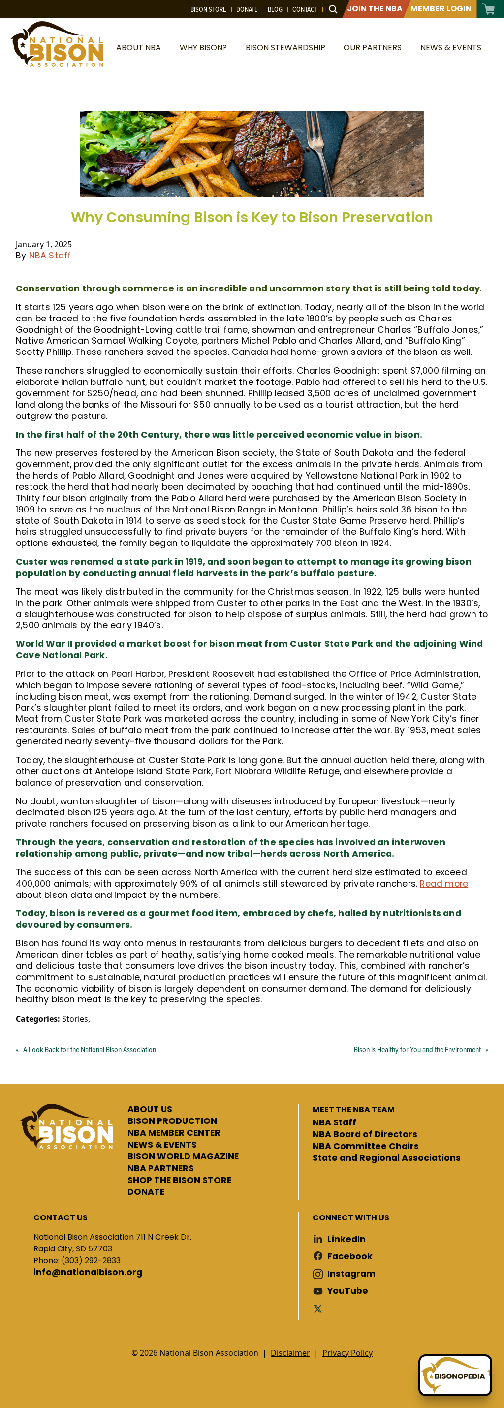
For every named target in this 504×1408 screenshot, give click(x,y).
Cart (489, 9)
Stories (75, 1018)
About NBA (138, 47)
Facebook (350, 1256)
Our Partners (373, 47)
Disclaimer (290, 1352)
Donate (247, 9)
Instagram (351, 1274)
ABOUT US (149, 1109)
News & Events (450, 47)
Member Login (441, 8)
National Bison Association (56, 44)
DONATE (145, 1192)
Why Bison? (203, 47)
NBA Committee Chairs (366, 1146)
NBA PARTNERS (160, 1168)
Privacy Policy (347, 1352)
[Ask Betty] (455, 1375)
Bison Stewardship (285, 47)
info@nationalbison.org (87, 1272)
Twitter (320, 1308)
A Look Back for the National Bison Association (89, 1049)
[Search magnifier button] (333, 9)
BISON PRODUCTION (172, 1121)
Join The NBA (375, 8)
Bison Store (208, 9)
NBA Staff (50, 255)
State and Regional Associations (387, 1158)
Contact (304, 9)
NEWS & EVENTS (162, 1145)
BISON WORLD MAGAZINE (183, 1156)
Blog (275, 9)
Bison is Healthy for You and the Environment (417, 1049)
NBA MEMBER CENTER (173, 1133)
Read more (444, 884)
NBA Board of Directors (365, 1134)
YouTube (347, 1291)
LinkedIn (346, 1239)
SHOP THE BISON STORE (179, 1180)
